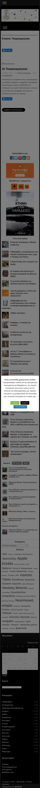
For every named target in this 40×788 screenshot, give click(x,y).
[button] (14, 403)
